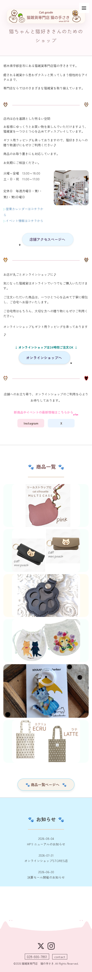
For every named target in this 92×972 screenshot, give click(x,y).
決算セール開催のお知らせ (46, 875)
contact (59, 957)
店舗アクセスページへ (47, 239)
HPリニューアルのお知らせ (46, 841)
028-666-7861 (37, 956)
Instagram (31, 423)
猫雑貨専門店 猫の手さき (38, 963)
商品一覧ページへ (46, 784)
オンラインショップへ (44, 357)
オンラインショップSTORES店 (46, 858)
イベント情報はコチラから (24, 220)
